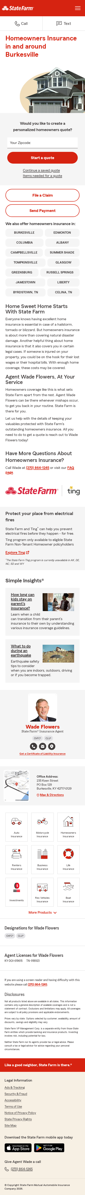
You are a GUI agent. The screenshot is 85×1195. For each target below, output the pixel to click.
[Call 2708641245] (33, 746)
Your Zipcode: (20, 143)
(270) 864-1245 (37, 468)
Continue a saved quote (41, 170)
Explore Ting (15, 552)
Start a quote (42, 158)
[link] (21, 8)
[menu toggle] (77, 8)
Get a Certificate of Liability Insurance (42, 753)
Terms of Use (13, 1106)
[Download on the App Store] (18, 1147)
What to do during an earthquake (21, 650)
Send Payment (42, 211)
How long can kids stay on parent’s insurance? (22, 601)
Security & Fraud (16, 1094)
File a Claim (42, 195)
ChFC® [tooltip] (37, 738)
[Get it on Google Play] (49, 1147)
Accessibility (13, 1100)
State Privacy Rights (18, 1119)
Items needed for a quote (42, 176)
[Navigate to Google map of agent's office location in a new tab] (51, 746)
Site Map (11, 1125)
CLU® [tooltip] (48, 738)
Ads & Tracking (15, 1087)
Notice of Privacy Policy (20, 1113)
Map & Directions (52, 795)
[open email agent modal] (42, 747)
